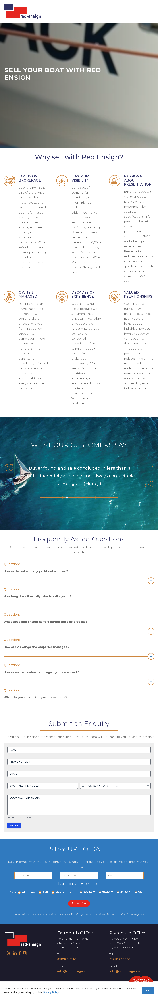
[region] (79, 989)
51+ (142, 892)
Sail (45, 892)
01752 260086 (119, 959)
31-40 (107, 892)
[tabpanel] (79, 482)
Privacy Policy (51, 992)
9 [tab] (95, 497)
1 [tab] (63, 497)
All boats (28, 892)
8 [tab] (91, 497)
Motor (60, 892)
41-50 (125, 892)
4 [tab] (75, 497)
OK (148, 990)
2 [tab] (67, 497)
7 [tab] (87, 497)
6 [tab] (83, 497)
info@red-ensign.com (73, 971)
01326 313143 (66, 959)
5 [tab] (79, 497)
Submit (14, 825)
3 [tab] (71, 497)
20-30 (89, 892)
